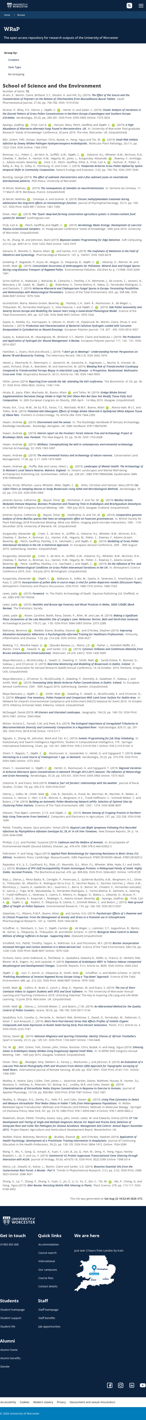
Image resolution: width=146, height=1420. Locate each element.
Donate (5, 1366)
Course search (47, 1253)
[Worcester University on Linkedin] (132, 1385)
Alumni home (8, 1350)
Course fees (45, 1278)
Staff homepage (48, 1309)
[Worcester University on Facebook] (109, 1385)
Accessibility (8, 1402)
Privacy (61, 1402)
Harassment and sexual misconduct (92, 1402)
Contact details (47, 1286)
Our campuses (47, 1269)
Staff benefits (46, 1318)
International (46, 1261)
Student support (10, 1318)
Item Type (14, 67)
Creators (13, 60)
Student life (7, 1326)
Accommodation (48, 1244)
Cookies (24, 1402)
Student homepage (12, 1309)
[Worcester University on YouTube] (143, 1385)
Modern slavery (43, 1402)
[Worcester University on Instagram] (120, 1385)
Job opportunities (49, 1326)
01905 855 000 (9, 1244)
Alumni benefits (10, 1358)
